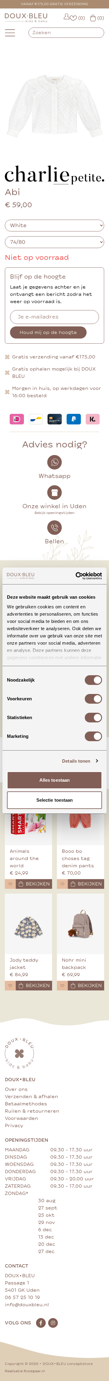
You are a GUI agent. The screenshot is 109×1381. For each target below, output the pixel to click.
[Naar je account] (67, 18)
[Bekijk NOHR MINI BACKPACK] (80, 924)
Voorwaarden (21, 1118)
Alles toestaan (54, 780)
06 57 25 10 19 (22, 1297)
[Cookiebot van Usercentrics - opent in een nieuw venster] (77, 576)
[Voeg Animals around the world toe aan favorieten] (10, 884)
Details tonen (76, 761)
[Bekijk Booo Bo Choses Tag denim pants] (80, 815)
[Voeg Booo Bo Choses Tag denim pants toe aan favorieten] (62, 884)
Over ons (16, 1089)
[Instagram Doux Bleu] (53, 1323)
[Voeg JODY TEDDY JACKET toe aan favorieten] (10, 985)
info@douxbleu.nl (27, 1305)
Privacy (14, 1126)
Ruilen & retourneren (32, 1111)
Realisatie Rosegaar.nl (25, 1371)
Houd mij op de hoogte (48, 332)
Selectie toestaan (54, 800)
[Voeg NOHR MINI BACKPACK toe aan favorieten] (62, 985)
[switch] (93, 699)
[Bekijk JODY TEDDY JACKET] (28, 924)
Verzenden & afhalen (31, 1097)
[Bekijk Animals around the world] (28, 815)
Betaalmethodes (26, 1104)
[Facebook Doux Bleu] (41, 1323)
